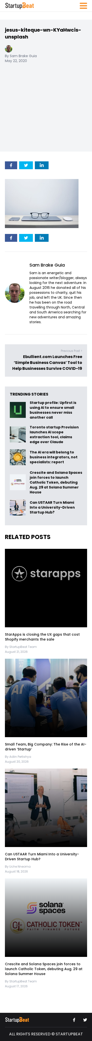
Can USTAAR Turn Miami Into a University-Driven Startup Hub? (52, 507)
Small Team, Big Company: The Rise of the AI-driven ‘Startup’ (45, 747)
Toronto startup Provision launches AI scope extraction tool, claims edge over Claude (54, 434)
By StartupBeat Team (21, 647)
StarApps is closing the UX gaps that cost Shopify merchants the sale (42, 637)
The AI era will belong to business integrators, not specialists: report (54, 457)
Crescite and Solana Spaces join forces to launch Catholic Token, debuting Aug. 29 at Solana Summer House (56, 482)
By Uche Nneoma (18, 866)
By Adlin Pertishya (18, 757)
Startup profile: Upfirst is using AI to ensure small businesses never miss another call (53, 410)
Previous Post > (71, 351)
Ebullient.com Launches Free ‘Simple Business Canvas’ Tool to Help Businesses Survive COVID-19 (47, 363)
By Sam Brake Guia (21, 55)
